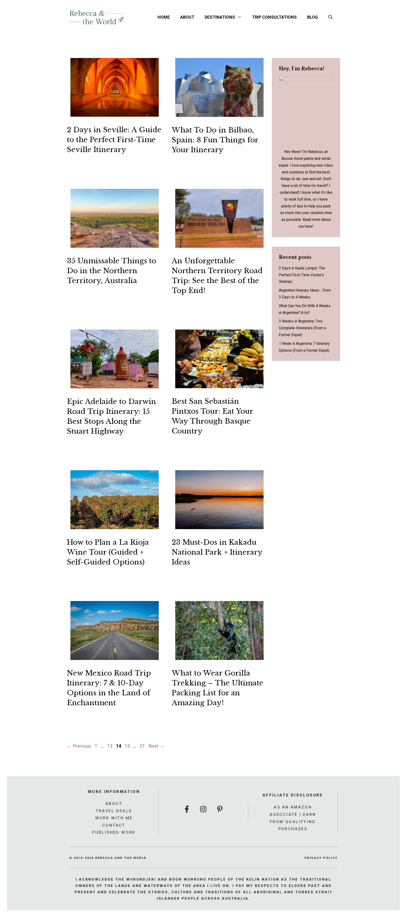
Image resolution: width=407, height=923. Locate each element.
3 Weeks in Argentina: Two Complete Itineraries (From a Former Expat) (302, 328)
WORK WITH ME (114, 818)
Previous (79, 746)
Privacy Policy (321, 858)
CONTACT (114, 825)
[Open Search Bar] (330, 17)
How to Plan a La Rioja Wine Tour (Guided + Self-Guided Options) (108, 552)
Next (156, 746)
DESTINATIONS (220, 17)
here (308, 226)
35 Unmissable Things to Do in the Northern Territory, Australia (111, 270)
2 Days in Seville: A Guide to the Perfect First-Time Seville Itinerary (114, 139)
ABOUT (187, 17)
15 (127, 746)
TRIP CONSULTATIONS (274, 17)
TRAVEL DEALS (114, 810)
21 (142, 746)
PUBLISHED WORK (114, 832)
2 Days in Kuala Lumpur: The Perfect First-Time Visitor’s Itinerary (302, 275)
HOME (164, 17)
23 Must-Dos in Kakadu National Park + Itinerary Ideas (217, 552)
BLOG (312, 17)
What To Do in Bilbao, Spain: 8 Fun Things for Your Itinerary (215, 140)
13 (110, 746)
